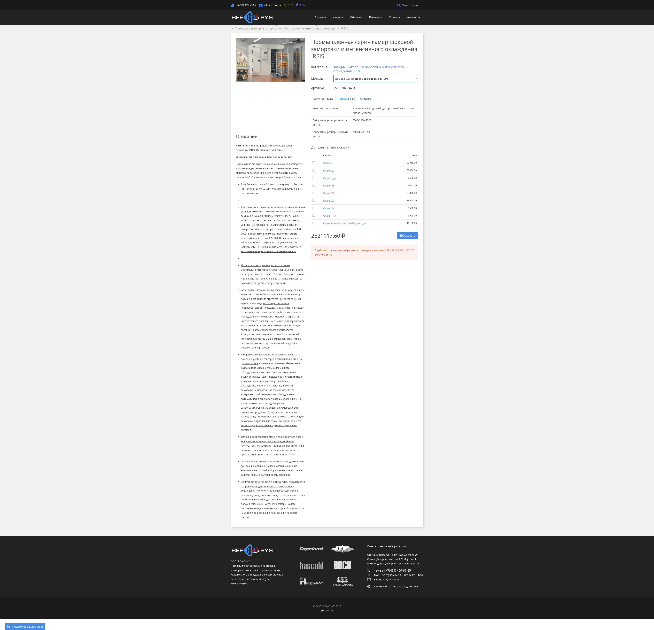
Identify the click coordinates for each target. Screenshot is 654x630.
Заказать (409, 235)
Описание (365, 98)
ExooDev (330, 610)
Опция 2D (328, 170)
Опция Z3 (328, 200)
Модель (317, 78)
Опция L (328, 163)
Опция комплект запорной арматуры (344, 223)
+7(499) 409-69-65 (245, 5)
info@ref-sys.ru (272, 5)
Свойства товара (323, 98)
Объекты (356, 17)
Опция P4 (328, 208)
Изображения (347, 98)
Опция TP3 (329, 215)
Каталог (338, 17)
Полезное (375, 17)
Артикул (317, 88)
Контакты (413, 17)
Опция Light (330, 178)
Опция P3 (328, 185)
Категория (319, 67)
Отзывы (394, 17)
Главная (320, 17)
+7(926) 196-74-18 (390, 575)
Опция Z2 (328, 193)
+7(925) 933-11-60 (412, 575)
